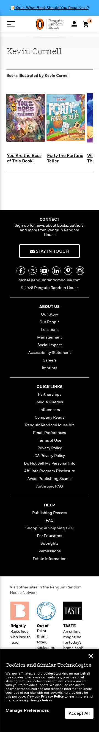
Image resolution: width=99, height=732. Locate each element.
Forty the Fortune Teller (65, 158)
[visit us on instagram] (80, 270)
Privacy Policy (49, 448)
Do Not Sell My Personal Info (49, 463)
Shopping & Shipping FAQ (49, 528)
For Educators (49, 535)
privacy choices (39, 700)
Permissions (49, 551)
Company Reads (49, 417)
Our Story (49, 314)
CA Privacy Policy (49, 455)
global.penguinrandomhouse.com (49, 280)
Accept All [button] (79, 713)
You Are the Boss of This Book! (24, 158)
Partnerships (49, 394)
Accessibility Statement (49, 352)
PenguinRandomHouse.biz (49, 425)
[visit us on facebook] (20, 270)
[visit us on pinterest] (68, 270)
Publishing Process (49, 512)
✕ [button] (90, 657)
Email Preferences (49, 432)
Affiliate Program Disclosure (49, 471)
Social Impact (49, 345)
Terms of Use (49, 440)
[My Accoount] (74, 24)
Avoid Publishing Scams (50, 478)
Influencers (49, 409)
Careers (50, 360)
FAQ (50, 520)
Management (49, 337)
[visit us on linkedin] (56, 270)
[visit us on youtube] (44, 270)
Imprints (49, 368)
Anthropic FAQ (49, 486)
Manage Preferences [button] (27, 710)
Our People (49, 322)
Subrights (49, 543)
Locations (50, 329)
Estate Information (50, 558)
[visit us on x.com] (32, 270)
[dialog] (49, 690)
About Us (49, 306)
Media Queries (49, 402)
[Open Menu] (11, 24)
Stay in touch (52, 251)
